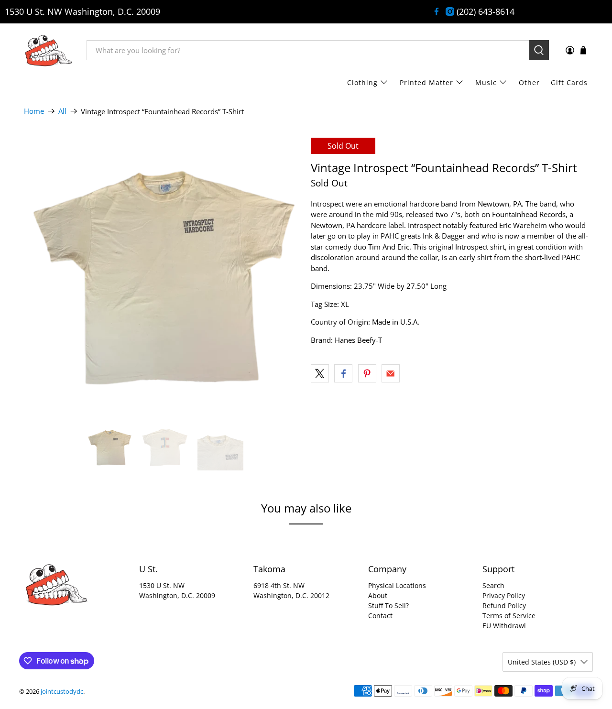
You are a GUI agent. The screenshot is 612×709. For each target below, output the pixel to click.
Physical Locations (397, 585)
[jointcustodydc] (48, 50)
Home (34, 111)
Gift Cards (569, 82)
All (62, 111)
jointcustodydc (62, 691)
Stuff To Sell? (388, 605)
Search (493, 585)
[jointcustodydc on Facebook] (436, 11)
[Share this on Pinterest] (367, 373)
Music (486, 82)
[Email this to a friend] (391, 373)
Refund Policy (504, 605)
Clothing (362, 82)
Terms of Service (509, 615)
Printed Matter (426, 82)
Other (529, 82)
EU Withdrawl (504, 625)
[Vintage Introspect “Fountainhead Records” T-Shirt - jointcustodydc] (162, 276)
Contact (380, 615)
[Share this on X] (320, 373)
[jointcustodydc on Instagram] (450, 11)
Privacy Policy (503, 595)
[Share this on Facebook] (343, 373)
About (377, 595)
